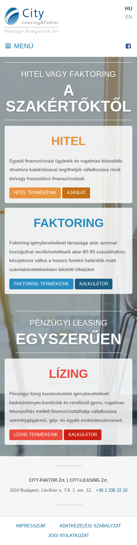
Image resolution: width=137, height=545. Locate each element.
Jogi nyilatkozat (68, 535)
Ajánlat (76, 192)
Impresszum (30, 526)
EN (128, 17)
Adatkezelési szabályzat (90, 526)
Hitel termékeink (35, 192)
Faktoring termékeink (41, 284)
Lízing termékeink (36, 434)
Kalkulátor (93, 284)
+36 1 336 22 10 (111, 490)
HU (128, 8)
